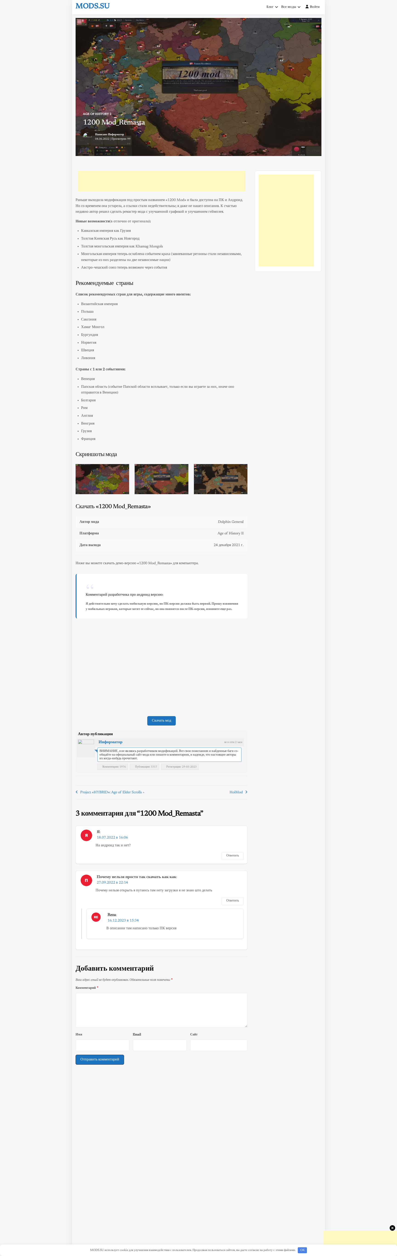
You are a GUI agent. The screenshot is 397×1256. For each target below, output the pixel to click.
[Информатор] (86, 748)
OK (302, 1250)
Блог (270, 7)
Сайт (194, 1034)
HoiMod (236, 792)
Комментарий (87, 988)
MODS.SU (93, 6)
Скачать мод (161, 721)
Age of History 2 (97, 114)
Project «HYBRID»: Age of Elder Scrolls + (112, 792)
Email (137, 1034)
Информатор (116, 134)
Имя (79, 1034)
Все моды (288, 7)
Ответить (232, 855)
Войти (315, 7)
